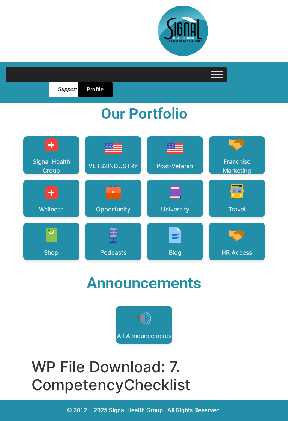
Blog (175, 252)
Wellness (51, 209)
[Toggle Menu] (217, 74)
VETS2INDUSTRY (113, 166)
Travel (237, 209)
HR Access (237, 252)
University (175, 209)
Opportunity (113, 209)
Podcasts (113, 252)
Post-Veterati (175, 166)
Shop (51, 252)
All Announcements (144, 336)
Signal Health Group (51, 166)
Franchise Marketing (237, 166)
